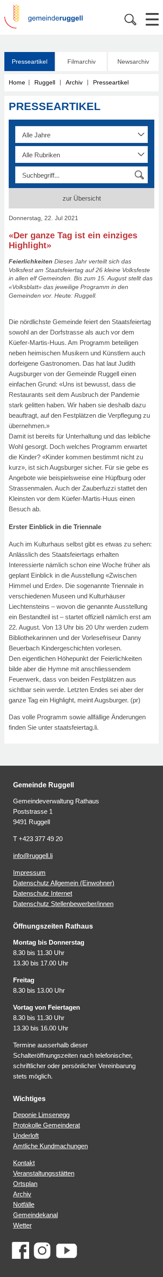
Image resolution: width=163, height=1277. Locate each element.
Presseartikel (29, 61)
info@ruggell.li (33, 855)
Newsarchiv (133, 61)
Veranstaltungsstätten (43, 1173)
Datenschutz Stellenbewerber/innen (63, 903)
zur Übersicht (82, 198)
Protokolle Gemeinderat (46, 1125)
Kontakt (24, 1163)
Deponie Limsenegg (41, 1114)
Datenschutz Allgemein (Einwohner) (63, 883)
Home (17, 82)
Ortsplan (25, 1183)
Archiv (74, 82)
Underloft (26, 1135)
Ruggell (44, 82)
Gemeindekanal (35, 1215)
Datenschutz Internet (42, 893)
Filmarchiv (81, 61)
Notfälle (23, 1204)
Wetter (22, 1225)
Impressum (29, 872)
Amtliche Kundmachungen (50, 1146)
